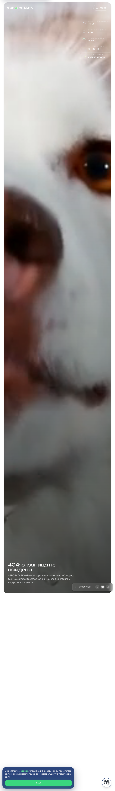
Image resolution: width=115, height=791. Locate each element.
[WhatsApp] (97, 587)
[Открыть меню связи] (106, 782)
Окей (38, 783)
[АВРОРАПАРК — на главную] (20, 8)
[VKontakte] (108, 587)
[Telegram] (102, 587)
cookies (24, 770)
